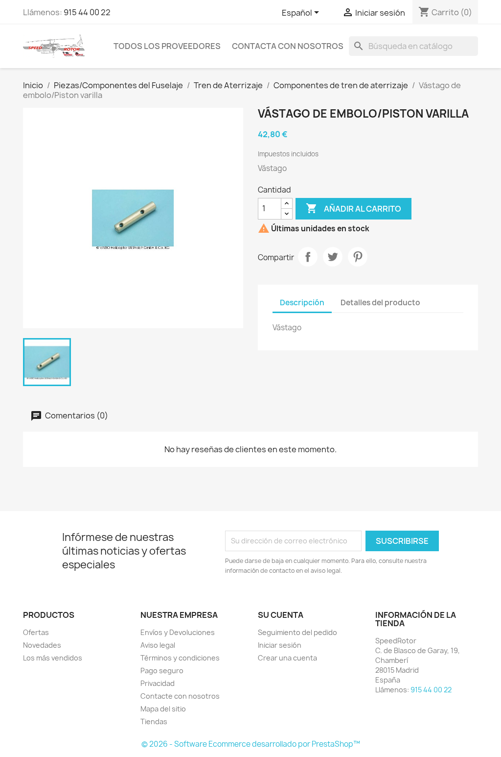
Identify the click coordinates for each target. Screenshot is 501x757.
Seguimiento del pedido (297, 632)
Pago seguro (161, 670)
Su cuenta (280, 615)
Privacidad (157, 683)
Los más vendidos (52, 657)
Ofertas (36, 632)
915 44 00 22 (87, 12)
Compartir (308, 257)
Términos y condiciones (180, 657)
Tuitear (332, 257)
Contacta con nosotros (287, 46)
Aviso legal (157, 645)
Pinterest (357, 257)
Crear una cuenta (287, 657)
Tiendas (153, 721)
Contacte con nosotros (180, 696)
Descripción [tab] (302, 302)
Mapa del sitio (163, 708)
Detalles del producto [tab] (380, 302)
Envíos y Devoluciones (177, 632)
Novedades (42, 645)
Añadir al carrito (353, 208)
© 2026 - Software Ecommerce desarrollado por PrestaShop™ (250, 744)
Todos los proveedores (167, 46)
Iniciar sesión (279, 645)
